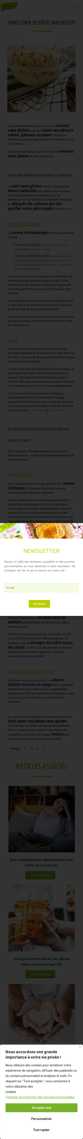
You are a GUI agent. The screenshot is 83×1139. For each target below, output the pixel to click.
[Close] (80, 1047)
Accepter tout (41, 1108)
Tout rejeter (41, 1130)
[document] (41, 569)
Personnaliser (41, 1119)
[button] (79, 527)
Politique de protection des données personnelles (40, 1097)
